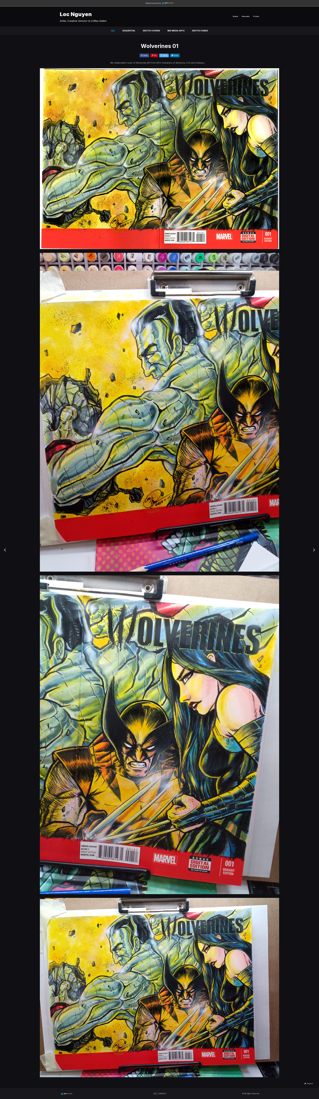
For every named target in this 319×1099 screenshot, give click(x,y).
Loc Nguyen (76, 14)
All (113, 30)
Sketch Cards (200, 30)
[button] (308, 1083)
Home (235, 16)
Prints (256, 16)
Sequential (128, 30)
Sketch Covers (151, 30)
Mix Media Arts (176, 30)
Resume (246, 16)
